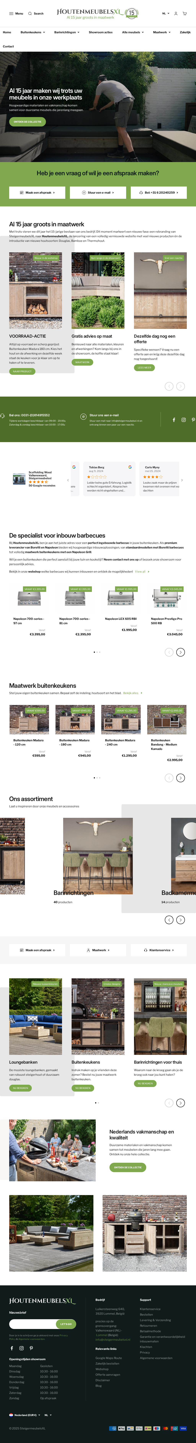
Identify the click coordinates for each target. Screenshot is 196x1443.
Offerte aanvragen (108, 1374)
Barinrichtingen (65, 32)
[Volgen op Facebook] (173, 419)
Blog (99, 1386)
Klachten (146, 1347)
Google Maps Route (109, 1358)
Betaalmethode (150, 1331)
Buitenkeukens (31, 32)
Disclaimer (103, 1380)
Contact (8, 46)
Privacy (145, 1352)
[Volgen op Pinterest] (193, 419)
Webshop (102, 1369)
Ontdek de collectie (27, 121)
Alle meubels (131, 32)
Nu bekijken (20, 1088)
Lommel (101, 1335)
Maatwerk (160, 32)
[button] (180, 652)
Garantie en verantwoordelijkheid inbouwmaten (162, 1339)
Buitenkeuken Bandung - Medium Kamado (164, 745)
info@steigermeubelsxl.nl (113, 1339)
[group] (98, 858)
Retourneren (148, 1325)
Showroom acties (101, 32)
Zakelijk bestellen (107, 1363)
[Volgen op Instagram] (183, 419)
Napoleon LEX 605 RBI (121, 619)
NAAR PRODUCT (22, 371)
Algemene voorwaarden (31, 1339)
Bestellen (146, 1314)
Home (7, 32)
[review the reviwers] (110, 467)
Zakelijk (185, 32)
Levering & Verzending (155, 1320)
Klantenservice (150, 1309)
